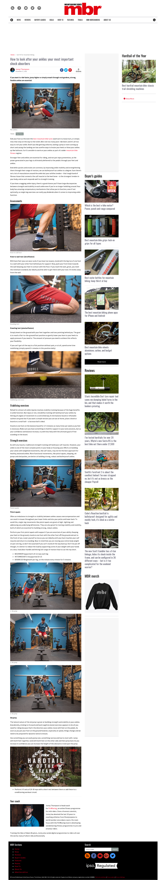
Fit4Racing (52, 808)
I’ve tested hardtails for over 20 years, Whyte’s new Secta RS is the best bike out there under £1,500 (100, 441)
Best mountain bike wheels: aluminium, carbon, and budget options (98, 350)
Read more (101, 362)
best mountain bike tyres (43, 139)
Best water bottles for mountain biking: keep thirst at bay (99, 279)
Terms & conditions (100, 877)
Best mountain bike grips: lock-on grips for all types (100, 241)
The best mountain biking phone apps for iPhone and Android (101, 314)
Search (115, 849)
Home (13, 55)
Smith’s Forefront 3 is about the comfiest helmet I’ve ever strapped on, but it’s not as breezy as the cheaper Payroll (100, 477)
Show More (129, 99)
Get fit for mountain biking (25, 55)
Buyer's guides (93, 175)
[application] (45, 767)
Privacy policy (111, 877)
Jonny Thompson (22, 69)
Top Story (19, 134)
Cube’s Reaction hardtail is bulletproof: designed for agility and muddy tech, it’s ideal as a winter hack (101, 518)
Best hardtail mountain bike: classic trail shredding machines (138, 87)
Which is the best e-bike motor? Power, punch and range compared (100, 206)
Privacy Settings (120, 877)
